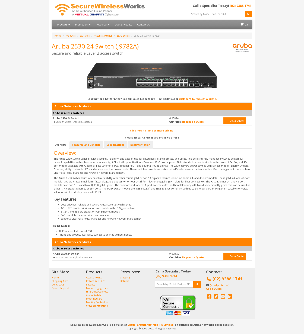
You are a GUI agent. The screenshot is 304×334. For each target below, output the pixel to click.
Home (57, 35)
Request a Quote (193, 121)
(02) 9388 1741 (240, 6)
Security (90, 284)
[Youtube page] (223, 297)
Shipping (125, 277)
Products (62, 24)
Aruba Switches (94, 295)
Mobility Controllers (97, 302)
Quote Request (123, 24)
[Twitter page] (216, 297)
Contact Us (143, 24)
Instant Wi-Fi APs (95, 281)
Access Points (94, 277)
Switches (85, 35)
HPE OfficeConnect (97, 291)
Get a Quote (236, 120)
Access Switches (103, 35)
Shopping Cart (60, 281)
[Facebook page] (209, 297)
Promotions (82, 24)
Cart (246, 24)
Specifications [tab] (115, 144)
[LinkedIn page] (230, 297)
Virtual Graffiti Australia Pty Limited (150, 324)
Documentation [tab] (140, 144)
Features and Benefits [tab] (86, 144)
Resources (102, 24)
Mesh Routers (94, 298)
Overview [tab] (60, 144)
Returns (124, 281)
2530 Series (123, 35)
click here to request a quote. (198, 99)
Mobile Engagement (97, 288)
